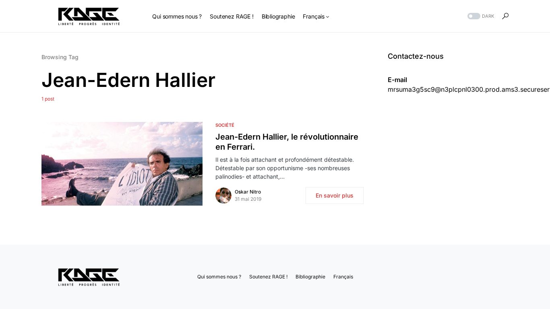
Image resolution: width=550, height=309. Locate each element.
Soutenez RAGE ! (268, 277)
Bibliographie (310, 277)
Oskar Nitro (248, 192)
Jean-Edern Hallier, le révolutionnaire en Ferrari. (286, 142)
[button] (480, 16)
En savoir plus (335, 195)
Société (224, 125)
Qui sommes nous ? (219, 277)
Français (343, 277)
